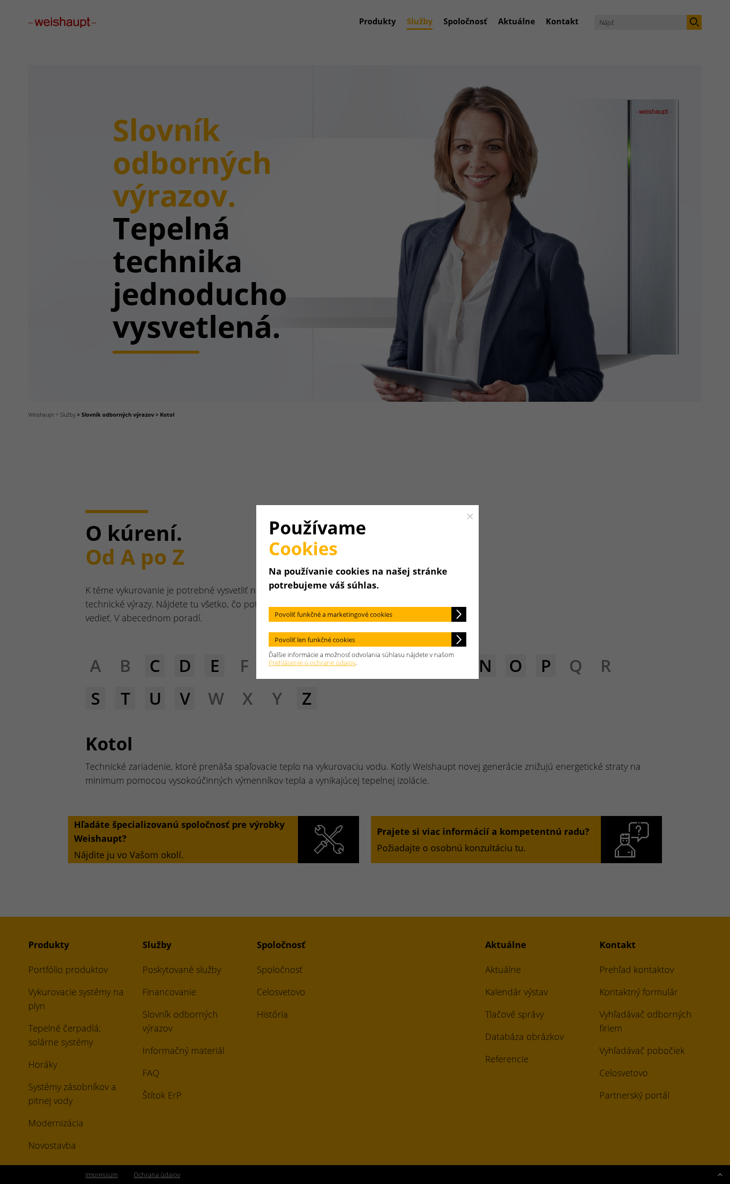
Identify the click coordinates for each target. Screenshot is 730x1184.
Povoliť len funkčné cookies (315, 639)
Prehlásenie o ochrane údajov (312, 662)
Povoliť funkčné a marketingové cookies (333, 614)
